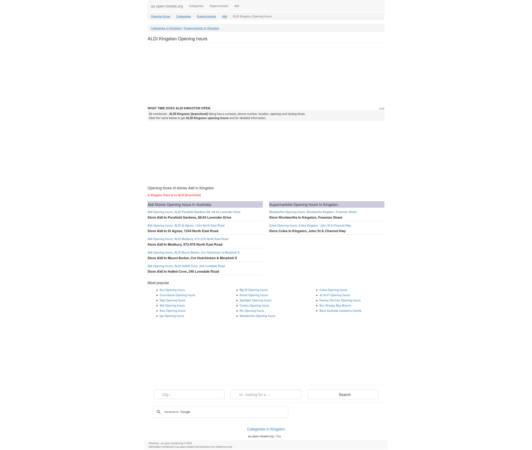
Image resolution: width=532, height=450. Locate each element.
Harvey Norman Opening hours (340, 300)
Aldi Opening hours (172, 305)
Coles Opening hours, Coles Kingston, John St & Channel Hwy (310, 225)
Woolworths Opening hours (257, 316)
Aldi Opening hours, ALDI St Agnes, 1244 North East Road (186, 225)
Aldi (236, 6)
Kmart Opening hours (254, 295)
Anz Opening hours (172, 290)
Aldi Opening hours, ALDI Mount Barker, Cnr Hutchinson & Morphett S (193, 252)
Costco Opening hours (254, 305)
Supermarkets (219, 6)
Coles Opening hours (333, 290)
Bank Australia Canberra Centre (340, 310)
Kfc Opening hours (252, 310)
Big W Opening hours (254, 290)
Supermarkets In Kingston (201, 28)
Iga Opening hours (172, 316)
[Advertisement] (266, 76)
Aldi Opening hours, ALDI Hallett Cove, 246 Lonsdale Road (186, 266)
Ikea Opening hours (173, 310)
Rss (279, 436)
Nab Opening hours (172, 300)
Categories (196, 6)
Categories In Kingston (166, 28)
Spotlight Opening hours (255, 300)
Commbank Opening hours (177, 295)
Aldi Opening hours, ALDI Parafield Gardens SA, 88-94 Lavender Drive (194, 212)
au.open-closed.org (167, 6)
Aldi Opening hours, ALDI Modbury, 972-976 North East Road (188, 239)
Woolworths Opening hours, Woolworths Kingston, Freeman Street (313, 212)
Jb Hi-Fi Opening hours (334, 295)
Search (344, 394)
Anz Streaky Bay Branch (335, 305)
